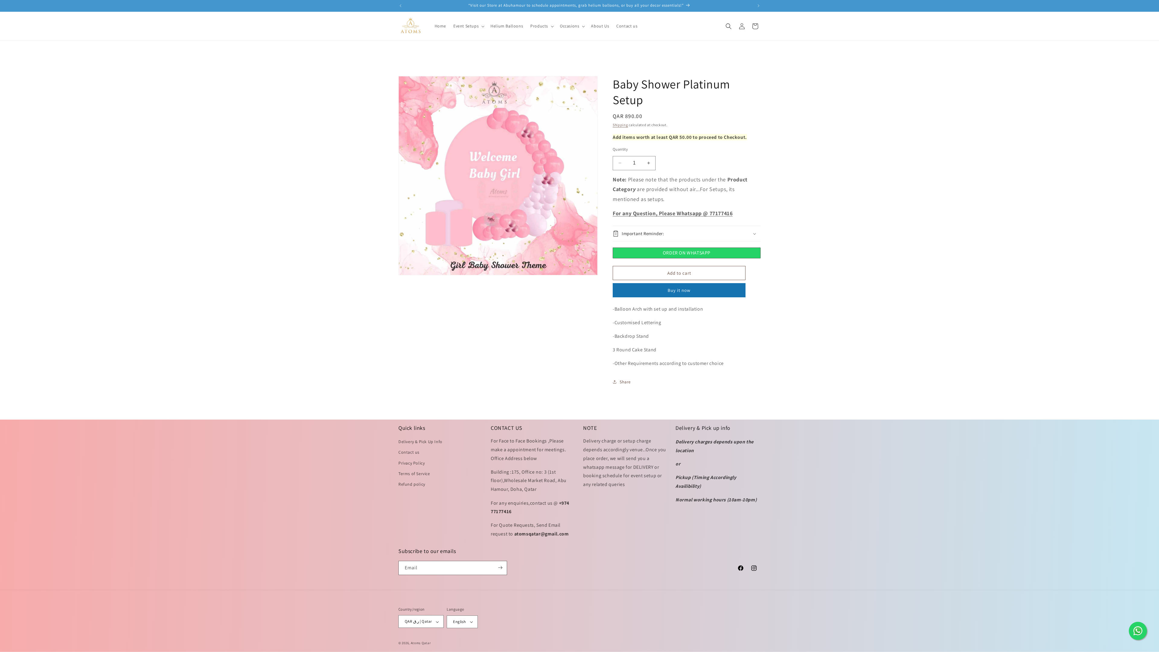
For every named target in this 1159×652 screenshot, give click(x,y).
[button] (468, 26)
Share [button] (625, 382)
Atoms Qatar (421, 643)
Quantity (620, 149)
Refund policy (411, 484)
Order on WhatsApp (686, 253)
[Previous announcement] (400, 5)
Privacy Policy (411, 463)
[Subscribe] (500, 568)
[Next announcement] (758, 5)
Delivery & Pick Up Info (420, 442)
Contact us (409, 452)
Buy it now (679, 290)
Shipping (620, 125)
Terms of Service (414, 473)
